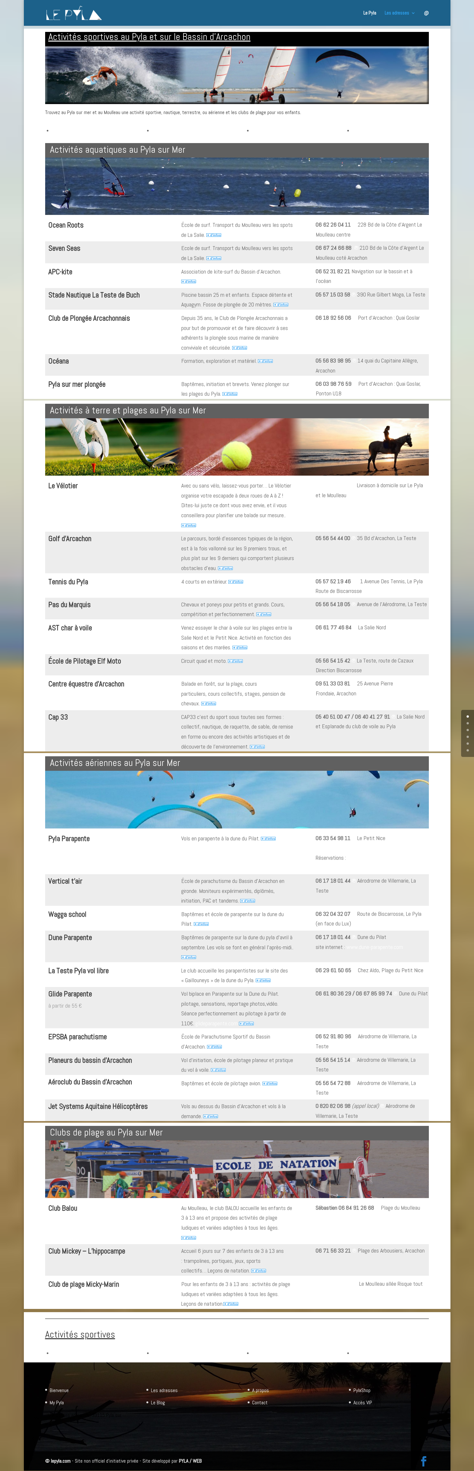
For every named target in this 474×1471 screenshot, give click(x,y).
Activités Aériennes (271, 130)
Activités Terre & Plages (176, 130)
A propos (260, 1390)
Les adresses (397, 13)
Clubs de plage (367, 130)
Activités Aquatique (70, 130)
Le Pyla (369, 13)
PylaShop (361, 1390)
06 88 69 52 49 (333, 1283)
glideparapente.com (216, 1023)
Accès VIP (362, 1402)
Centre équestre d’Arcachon (86, 684)
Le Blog (158, 1402)
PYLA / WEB (190, 1460)
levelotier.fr (60, 497)
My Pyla (57, 1402)
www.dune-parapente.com (374, 947)
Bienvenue (59, 1390)
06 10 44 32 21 (333, 485)
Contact (260, 1402)
